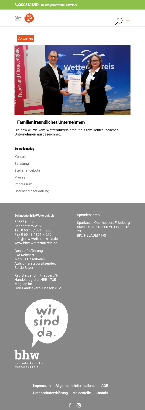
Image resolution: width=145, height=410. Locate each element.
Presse (19, 177)
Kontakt (20, 157)
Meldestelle (81, 393)
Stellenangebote (27, 170)
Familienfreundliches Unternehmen (51, 122)
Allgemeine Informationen (76, 386)
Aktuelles (25, 38)
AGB (104, 386)
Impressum (23, 184)
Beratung (21, 163)
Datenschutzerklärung (31, 191)
